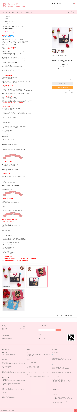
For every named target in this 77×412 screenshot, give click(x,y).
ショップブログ (19, 12)
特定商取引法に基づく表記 (69, 92)
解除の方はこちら (66, 329)
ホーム (3, 16)
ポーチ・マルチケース (10, 21)
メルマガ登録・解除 (28, 12)
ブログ (3, 334)
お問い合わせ (12, 12)
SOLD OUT (63, 83)
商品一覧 (7, 18)
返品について (71, 90)
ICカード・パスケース (10, 23)
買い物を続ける (70, 315)
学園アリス (8, 16)
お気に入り (63, 66)
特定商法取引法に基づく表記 (7, 338)
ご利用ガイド (5, 12)
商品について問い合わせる (63, 87)
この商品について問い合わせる (61, 315)
